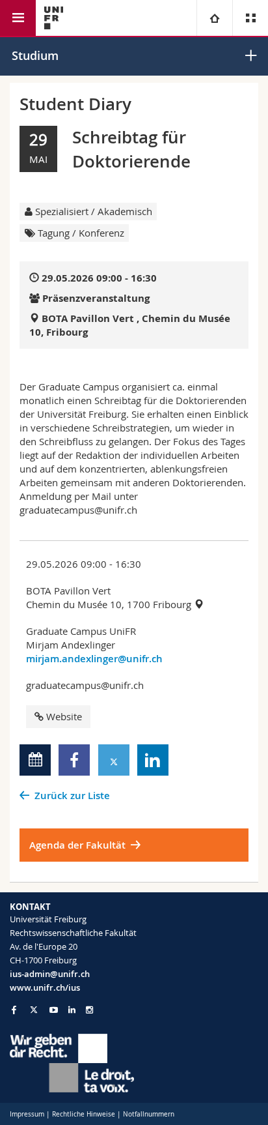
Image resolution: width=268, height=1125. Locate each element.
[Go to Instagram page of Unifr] (89, 1010)
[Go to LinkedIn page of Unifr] (71, 1010)
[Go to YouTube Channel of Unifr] (53, 1010)
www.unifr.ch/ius (45, 987)
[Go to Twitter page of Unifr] (34, 1009)
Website (64, 716)
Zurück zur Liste (72, 795)
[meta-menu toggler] (250, 18)
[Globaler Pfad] (214, 18)
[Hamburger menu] (18, 18)
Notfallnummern (148, 1114)
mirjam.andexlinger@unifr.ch (94, 658)
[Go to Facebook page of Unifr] (14, 1009)
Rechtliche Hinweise (83, 1114)
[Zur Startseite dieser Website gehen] (54, 18)
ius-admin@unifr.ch (50, 974)
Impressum (27, 1114)
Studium (35, 55)
